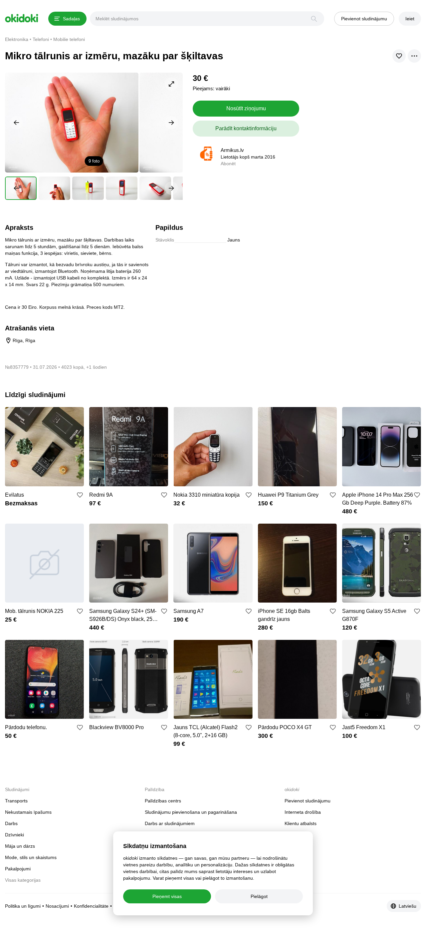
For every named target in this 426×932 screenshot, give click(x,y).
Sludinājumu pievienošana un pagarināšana (191, 812)
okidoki (21, 18)
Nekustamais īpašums (28, 812)
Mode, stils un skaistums (31, 857)
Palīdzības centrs (163, 800)
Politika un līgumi (23, 906)
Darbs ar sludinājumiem (170, 823)
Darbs (11, 823)
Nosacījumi (57, 906)
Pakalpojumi (18, 868)
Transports (16, 800)
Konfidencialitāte (91, 906)
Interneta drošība (303, 812)
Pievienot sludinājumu (307, 800)
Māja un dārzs (20, 846)
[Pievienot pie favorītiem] (80, 495)
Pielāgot (259, 896)
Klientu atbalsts (301, 823)
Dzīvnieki (14, 834)
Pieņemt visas (167, 896)
